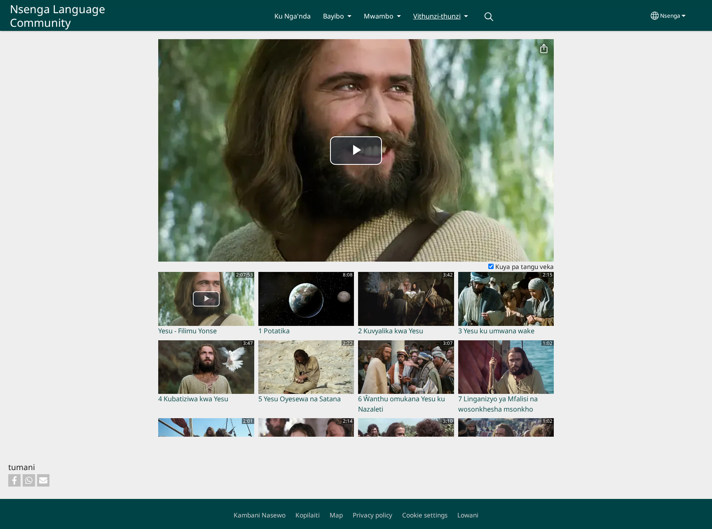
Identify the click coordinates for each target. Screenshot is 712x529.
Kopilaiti (307, 515)
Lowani (467, 515)
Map (336, 515)
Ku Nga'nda (292, 16)
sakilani (488, 16)
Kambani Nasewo (260, 515)
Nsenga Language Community (57, 15)
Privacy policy (372, 515)
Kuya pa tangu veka (524, 266)
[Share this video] (543, 49)
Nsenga (670, 15)
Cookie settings (424, 515)
